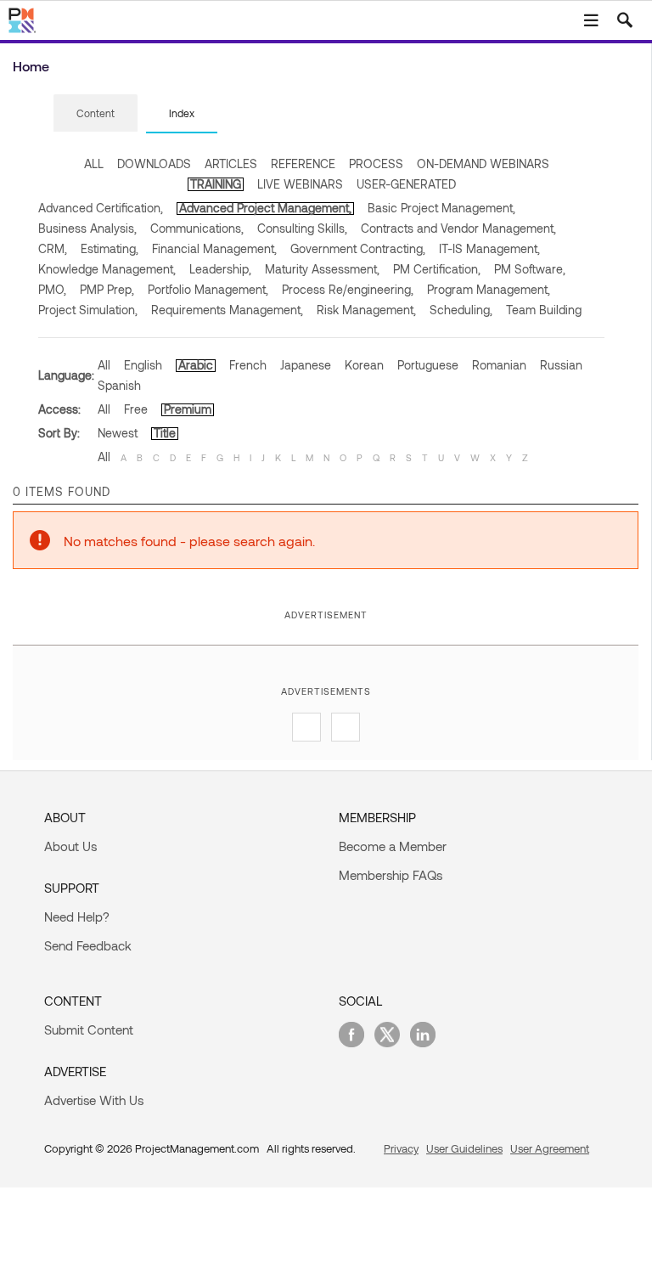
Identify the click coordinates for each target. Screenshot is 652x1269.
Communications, (197, 228)
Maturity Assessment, (322, 269)
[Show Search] (624, 20)
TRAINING (215, 184)
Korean (364, 365)
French (248, 365)
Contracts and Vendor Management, (458, 228)
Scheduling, (461, 309)
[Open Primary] (590, 20)
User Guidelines (464, 1148)
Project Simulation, (88, 309)
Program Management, (488, 289)
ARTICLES (231, 163)
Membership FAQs (390, 875)
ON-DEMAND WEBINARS (483, 163)
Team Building (544, 309)
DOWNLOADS (154, 163)
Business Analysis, (87, 228)
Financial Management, (214, 248)
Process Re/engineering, (347, 289)
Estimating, (109, 248)
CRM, (52, 248)
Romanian (499, 365)
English (143, 365)
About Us (70, 846)
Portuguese (427, 365)
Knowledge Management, (107, 269)
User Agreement (549, 1148)
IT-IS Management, (489, 248)
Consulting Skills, (302, 228)
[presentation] (95, 113)
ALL (94, 163)
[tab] (95, 113)
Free (136, 409)
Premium (187, 409)
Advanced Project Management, (265, 207)
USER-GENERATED (406, 184)
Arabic (195, 365)
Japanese (305, 365)
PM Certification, (437, 269)
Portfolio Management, (208, 289)
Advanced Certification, (100, 207)
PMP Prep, (107, 289)
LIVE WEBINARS (300, 184)
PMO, (52, 289)
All (104, 365)
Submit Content (88, 1029)
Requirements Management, (227, 309)
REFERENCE (303, 163)
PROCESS (376, 163)
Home (31, 66)
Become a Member (393, 846)
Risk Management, (366, 309)
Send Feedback (88, 945)
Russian (561, 365)
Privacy (401, 1148)
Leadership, (220, 269)
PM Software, (529, 269)
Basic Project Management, (441, 207)
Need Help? (77, 916)
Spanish (119, 385)
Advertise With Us (93, 1100)
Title (165, 433)
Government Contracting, (357, 248)
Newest (118, 433)
